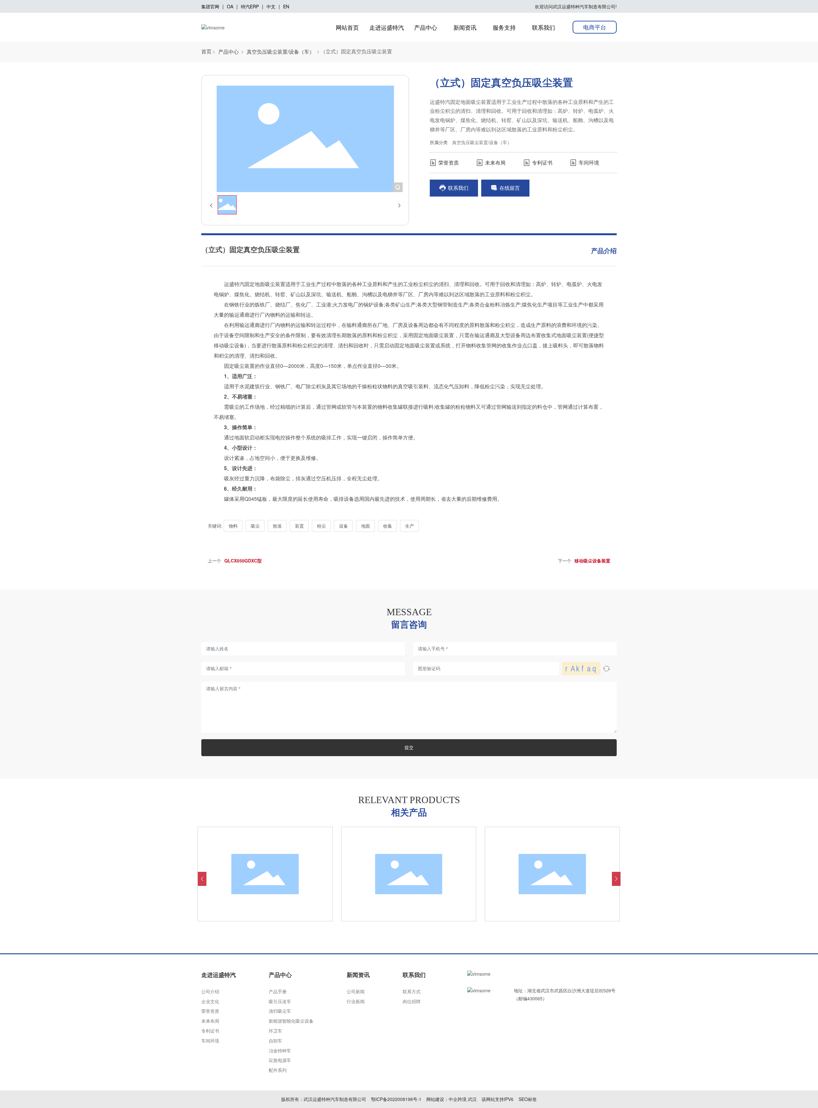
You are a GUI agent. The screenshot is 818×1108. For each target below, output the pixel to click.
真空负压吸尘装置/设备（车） (280, 51)
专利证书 (541, 162)
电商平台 (594, 27)
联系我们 (457, 187)
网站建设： (437, 1099)
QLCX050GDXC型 (243, 560)
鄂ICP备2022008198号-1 (396, 1099)
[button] (202, 879)
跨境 (462, 1099)
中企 (453, 1099)
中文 (270, 6)
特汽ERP (250, 6)
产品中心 (228, 51)
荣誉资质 (448, 162)
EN (286, 6)
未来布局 (494, 162)
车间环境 (588, 162)
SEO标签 (528, 1099)
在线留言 (509, 187)
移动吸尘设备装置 (592, 560)
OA (230, 6)
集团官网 (210, 6)
